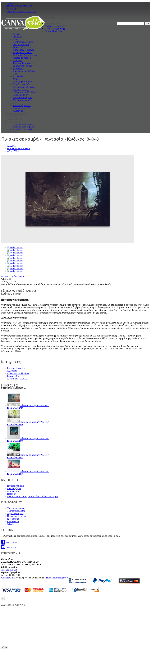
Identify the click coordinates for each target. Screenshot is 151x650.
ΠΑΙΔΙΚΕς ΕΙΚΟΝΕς (14, 119)
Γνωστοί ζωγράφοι (53, 31)
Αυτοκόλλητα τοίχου (23, 124)
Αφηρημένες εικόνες (22, 52)
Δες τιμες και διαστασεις (12, 276)
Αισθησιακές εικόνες (23, 42)
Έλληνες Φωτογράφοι (23, 63)
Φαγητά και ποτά (21, 44)
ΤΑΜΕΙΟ (11, 3)
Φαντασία (17, 36)
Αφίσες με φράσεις (22, 58)
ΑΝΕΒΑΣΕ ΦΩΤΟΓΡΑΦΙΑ (17, 113)
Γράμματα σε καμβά (22, 65)
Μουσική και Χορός (22, 81)
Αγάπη (16, 39)
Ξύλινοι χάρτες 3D (22, 105)
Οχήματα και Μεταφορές (24, 87)
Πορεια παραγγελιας (16, 516)
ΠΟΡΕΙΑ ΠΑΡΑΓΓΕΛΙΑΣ (20, 6)
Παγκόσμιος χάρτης (22, 97)
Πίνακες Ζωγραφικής (55, 28)
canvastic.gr (11, 542)
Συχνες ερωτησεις (15, 513)
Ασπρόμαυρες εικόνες (23, 50)
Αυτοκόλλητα (13, 491)
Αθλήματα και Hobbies (24, 92)
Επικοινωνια (13, 521)
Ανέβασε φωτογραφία (55, 26)
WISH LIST (13, 9)
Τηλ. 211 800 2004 (10, 569)
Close (4, 647)
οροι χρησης (13, 519)
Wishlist (10, 524)
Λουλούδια (18, 76)
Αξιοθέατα (18, 68)
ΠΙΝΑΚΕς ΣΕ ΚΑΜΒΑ (52, 23)
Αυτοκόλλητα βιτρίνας (23, 126)
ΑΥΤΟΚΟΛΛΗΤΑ (13, 121)
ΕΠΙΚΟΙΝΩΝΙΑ (12, 132)
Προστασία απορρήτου (57, 577)
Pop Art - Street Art (22, 47)
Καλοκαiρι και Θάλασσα (24, 71)
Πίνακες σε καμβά (15, 486)
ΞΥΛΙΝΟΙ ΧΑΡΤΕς (13, 103)
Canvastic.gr (7, 577)
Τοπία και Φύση (20, 95)
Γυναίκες (17, 34)
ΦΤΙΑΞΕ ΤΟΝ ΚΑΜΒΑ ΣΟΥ (21, 11)
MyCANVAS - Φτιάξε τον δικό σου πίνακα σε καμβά (32, 496)
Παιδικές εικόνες (21, 89)
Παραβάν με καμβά (22, 100)
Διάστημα (17, 60)
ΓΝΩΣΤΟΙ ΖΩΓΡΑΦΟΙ (15, 116)
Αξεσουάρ (18, 111)
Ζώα (15, 73)
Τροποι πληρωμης (15, 508)
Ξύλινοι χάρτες (14, 488)
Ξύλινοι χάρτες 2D (22, 108)
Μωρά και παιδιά (21, 84)
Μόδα (16, 79)
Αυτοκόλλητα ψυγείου (23, 129)
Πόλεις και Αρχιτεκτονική (25, 55)
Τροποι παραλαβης (16, 511)
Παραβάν (11, 494)
